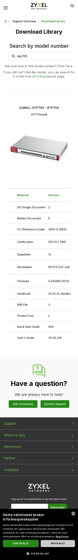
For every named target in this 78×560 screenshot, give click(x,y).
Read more (62, 536)
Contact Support (55, 404)
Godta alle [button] (21, 543)
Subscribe (57, 507)
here (69, 66)
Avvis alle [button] (58, 543)
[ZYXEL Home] (39, 6)
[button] (39, 553)
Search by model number (39, 46)
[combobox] (73, 513)
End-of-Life (34, 76)
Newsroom (12, 447)
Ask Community (23, 404)
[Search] (72, 6)
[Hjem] (5, 21)
